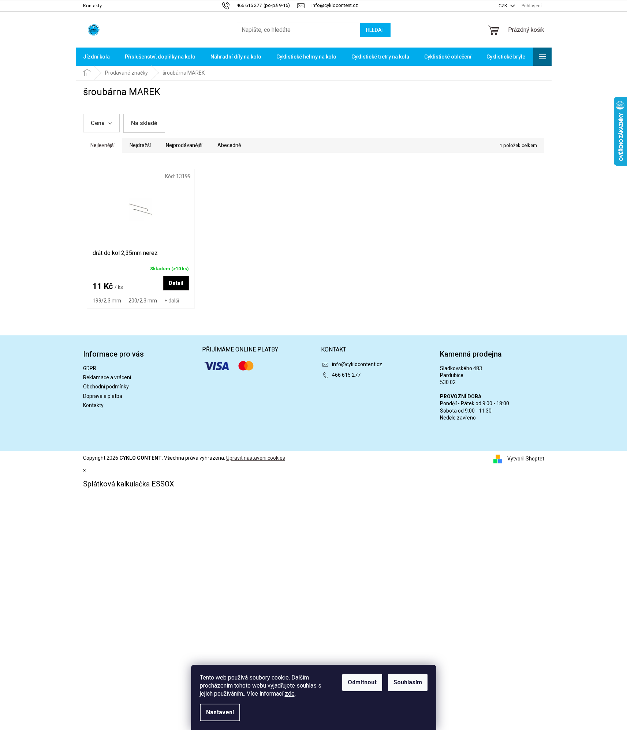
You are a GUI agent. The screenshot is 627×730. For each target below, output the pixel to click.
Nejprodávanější (184, 145)
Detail (176, 283)
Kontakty (92, 5)
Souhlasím (407, 682)
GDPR (89, 368)
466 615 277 (346, 375)
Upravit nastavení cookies (255, 458)
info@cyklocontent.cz (357, 364)
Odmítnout (362, 682)
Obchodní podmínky (106, 387)
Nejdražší (140, 145)
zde (290, 693)
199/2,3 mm (107, 301)
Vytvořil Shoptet (525, 459)
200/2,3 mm (142, 301)
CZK (503, 5)
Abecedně (229, 145)
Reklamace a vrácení (107, 377)
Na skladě (144, 123)
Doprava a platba (102, 396)
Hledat (375, 30)
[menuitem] (96, 57)
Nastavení (220, 712)
